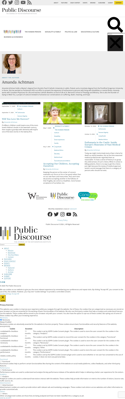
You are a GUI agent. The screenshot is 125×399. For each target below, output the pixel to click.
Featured (11, 268)
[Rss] (29, 2)
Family (56, 143)
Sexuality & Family (53, 32)
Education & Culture (90, 32)
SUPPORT (119, 3)
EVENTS (85, 3)
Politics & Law (71, 32)
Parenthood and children (62, 161)
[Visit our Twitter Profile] (2, 282)
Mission (10, 250)
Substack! (73, 209)
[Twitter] (10, 2)
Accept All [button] (15, 294)
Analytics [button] (3, 374)
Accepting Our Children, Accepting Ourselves (61, 164)
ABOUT (56, 3)
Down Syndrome (59, 140)
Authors (11, 270)
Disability (57, 136)
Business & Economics (13, 37)
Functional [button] (4, 359)
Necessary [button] (4, 318)
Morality (57, 154)
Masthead (11, 253)
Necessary (6, 320)
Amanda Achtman (10, 122)
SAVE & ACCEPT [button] (5, 398)
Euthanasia (21, 112)
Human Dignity (22, 116)
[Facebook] (4, 2)
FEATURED (64, 3)
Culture (19, 109)
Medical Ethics (58, 150)
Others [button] (2, 391)
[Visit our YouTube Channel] (4, 282)
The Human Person (33, 32)
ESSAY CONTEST (75, 3)
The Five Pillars (13, 255)
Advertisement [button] (5, 383)
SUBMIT (110, 3)
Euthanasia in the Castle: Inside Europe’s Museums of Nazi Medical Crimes (102, 144)
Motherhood (58, 157)
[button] (115, 25)
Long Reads (57, 147)
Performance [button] (5, 368)
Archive (10, 272)
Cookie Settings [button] (5, 294)
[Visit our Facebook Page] (0, 282)
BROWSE (92, 3)
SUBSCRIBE (101, 3)
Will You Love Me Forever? (16, 119)
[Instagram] (16, 2)
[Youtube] (23, 2)
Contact (11, 257)
